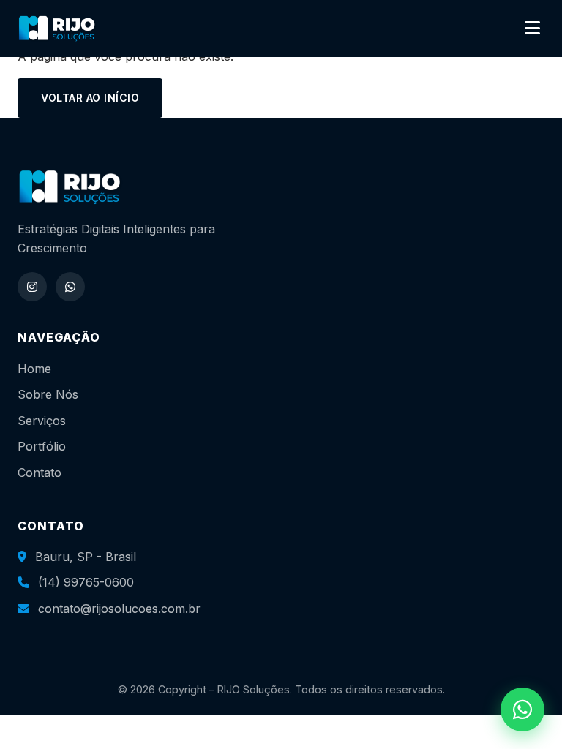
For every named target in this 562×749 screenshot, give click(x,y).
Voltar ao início (90, 97)
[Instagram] (32, 286)
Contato (39, 472)
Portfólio (42, 446)
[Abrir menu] (532, 28)
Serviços (42, 420)
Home (34, 368)
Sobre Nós (48, 394)
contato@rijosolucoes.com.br (119, 608)
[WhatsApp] (70, 286)
